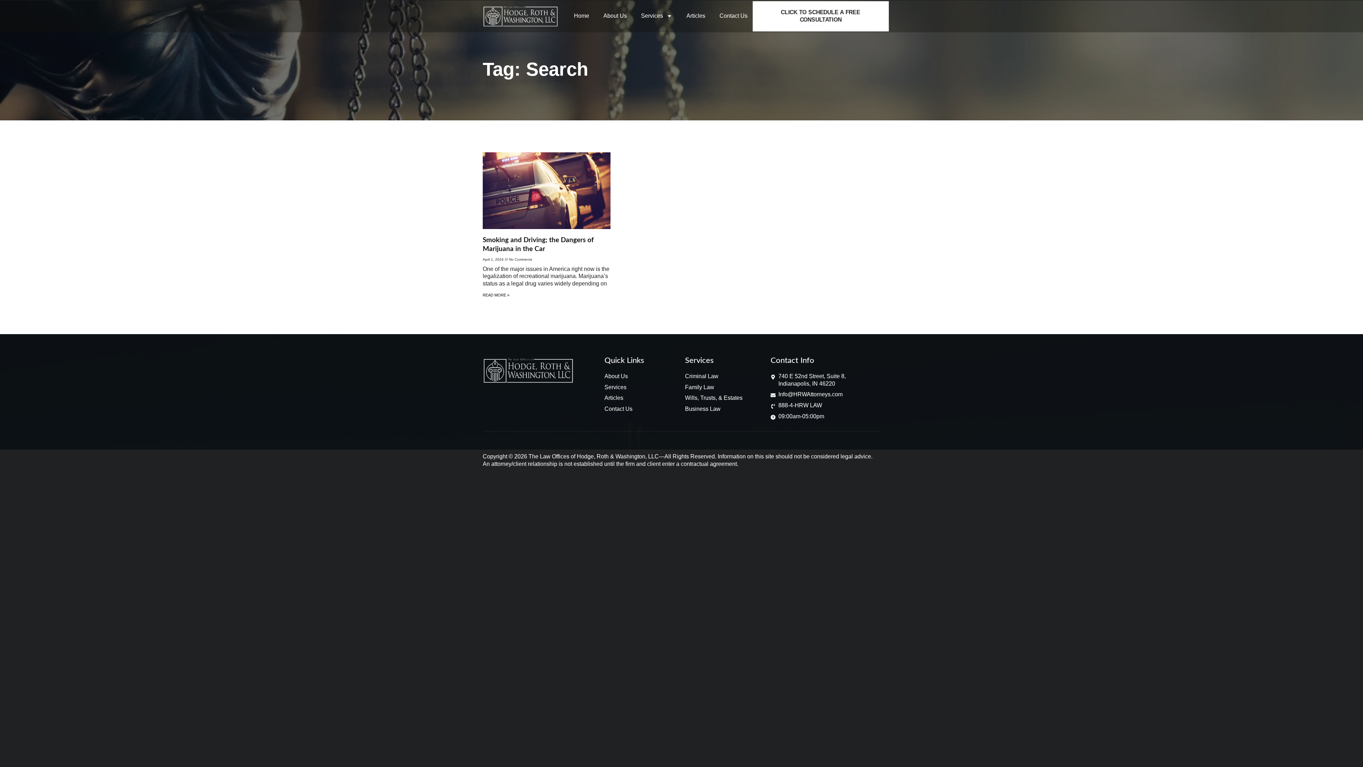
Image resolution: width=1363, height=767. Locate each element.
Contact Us (733, 16)
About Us (615, 16)
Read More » (496, 295)
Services (652, 16)
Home (581, 16)
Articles (695, 16)
